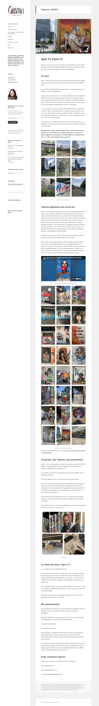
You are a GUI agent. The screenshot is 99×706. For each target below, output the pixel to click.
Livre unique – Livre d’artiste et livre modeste (16, 33)
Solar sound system (71, 688)
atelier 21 (80, 684)
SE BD (64, 688)
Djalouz (48, 686)
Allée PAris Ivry (66, 684)
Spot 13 (79, 688)
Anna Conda (74, 684)
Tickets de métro (12, 29)
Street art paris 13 (47, 689)
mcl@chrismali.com (13, 82)
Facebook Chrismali (14, 200)
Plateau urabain (48, 688)
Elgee (52, 686)
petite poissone (79, 686)
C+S (84, 684)
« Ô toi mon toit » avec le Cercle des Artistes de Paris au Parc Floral (16, 159)
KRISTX (63, 686)
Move (67, 686)
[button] (48, 148)
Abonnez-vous (12, 122)
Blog (9, 45)
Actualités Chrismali (13, 24)
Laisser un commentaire (71, 689)
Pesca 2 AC (71, 686)
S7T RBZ (60, 688)
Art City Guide (57, 684)
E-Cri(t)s (10, 36)
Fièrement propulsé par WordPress (50, 702)
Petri (42, 688)
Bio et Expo (11, 47)
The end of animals (58, 689)
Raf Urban (55, 688)
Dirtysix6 (43, 686)
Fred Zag (56, 686)
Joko (60, 686)
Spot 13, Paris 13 (52, 59)
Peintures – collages (13, 42)
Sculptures (10, 39)
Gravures (10, 26)
